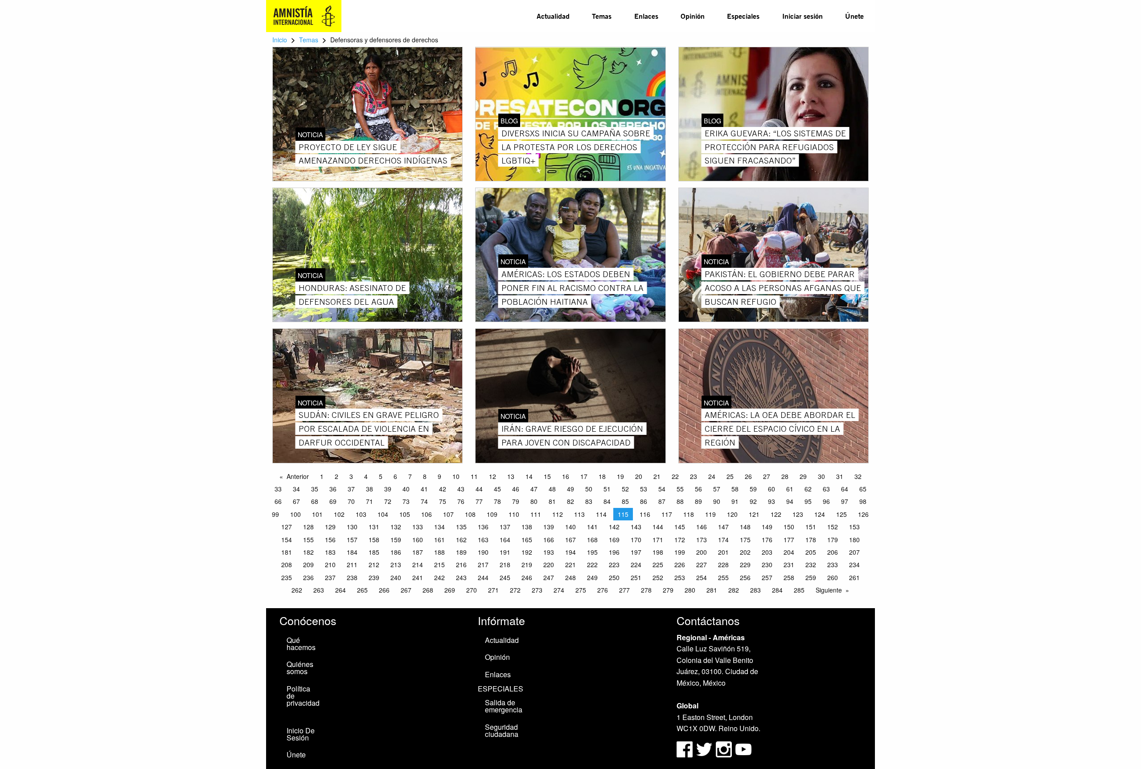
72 (387, 501)
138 (526, 526)
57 (716, 488)
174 (723, 539)
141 (592, 526)
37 (351, 488)
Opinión (693, 15)
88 (680, 501)
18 (602, 476)
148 (745, 526)
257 (767, 577)
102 (339, 514)
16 (565, 476)
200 (701, 552)
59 (753, 488)
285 (799, 589)
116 (645, 514)
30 (821, 476)
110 (514, 514)
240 (395, 577)
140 (570, 526)
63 (826, 488)
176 (767, 539)
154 (286, 539)
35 (314, 488)
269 (449, 589)
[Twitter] (705, 748)
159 (395, 539)
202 (745, 552)
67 (296, 501)
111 (535, 514)
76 (460, 501)
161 (439, 539)
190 (483, 552)
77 (479, 501)
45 (497, 488)
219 (526, 564)
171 (658, 539)
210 (330, 564)
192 (526, 552)
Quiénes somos (300, 667)
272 (515, 589)
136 (483, 526)
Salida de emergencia (503, 706)
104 (383, 514)
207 (854, 552)
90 (716, 501)
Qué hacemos (301, 643)
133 (417, 526)
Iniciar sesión (802, 15)
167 (570, 539)
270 (471, 589)
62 (808, 488)
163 (483, 539)
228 (723, 564)
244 (483, 577)
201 (723, 552)
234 (854, 564)
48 (552, 488)
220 (548, 564)
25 (730, 476)
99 (275, 514)
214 (417, 564)
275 (580, 589)
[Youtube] (743, 748)
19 (620, 476)
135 (461, 526)
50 (588, 488)
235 (286, 577)
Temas (602, 15)
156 (330, 539)
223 (614, 564)
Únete (854, 15)
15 (547, 476)
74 (424, 501)
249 (592, 577)
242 (439, 577)
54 (661, 488)
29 (803, 476)
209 (308, 564)
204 (789, 552)
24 (711, 476)
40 (406, 488)
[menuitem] (553, 16)
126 (863, 514)
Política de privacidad (303, 695)
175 (745, 539)
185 (374, 552)
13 (510, 476)
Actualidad (553, 15)
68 (314, 501)
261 (854, 577)
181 (286, 552)
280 (690, 589)
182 (308, 552)
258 (789, 577)
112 (557, 514)
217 (483, 564)
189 (461, 552)
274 (559, 589)
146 (701, 526)
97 (844, 501)
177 (789, 539)
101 (317, 514)
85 (625, 501)
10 (456, 476)
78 (497, 501)
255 (723, 577)
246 (526, 577)
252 (658, 577)
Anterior (298, 476)
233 (832, 564)
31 (839, 476)
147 (723, 526)
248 (570, 577)
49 (570, 488)
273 (537, 589)
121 (754, 514)
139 (548, 526)
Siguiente (829, 589)
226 (679, 564)
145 (679, 526)
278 (646, 589)
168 (592, 539)
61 (789, 488)
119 (710, 514)
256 (745, 577)
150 (789, 526)
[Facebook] (685, 748)
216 (461, 564)
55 (680, 488)
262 (296, 589)
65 (862, 488)
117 (666, 514)
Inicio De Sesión (301, 734)
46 (515, 488)
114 (601, 514)
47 (534, 488)
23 (693, 476)
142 (614, 526)
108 (470, 514)
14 (529, 476)
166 (548, 539)
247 (548, 577)
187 (417, 552)
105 (404, 514)
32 (858, 476)
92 (753, 501)
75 (442, 501)
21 (657, 476)
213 (395, 564)
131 (374, 526)
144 (658, 526)
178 (810, 539)
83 (588, 501)
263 (318, 589)
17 (583, 476)
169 (614, 539)
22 (675, 476)
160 (417, 539)
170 (636, 539)
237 (330, 577)
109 (492, 514)
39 (387, 488)
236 (308, 577)
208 (286, 564)
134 (439, 526)
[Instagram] (725, 748)
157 (352, 539)
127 (286, 526)
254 (701, 577)
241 (417, 577)
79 (515, 501)
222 (592, 564)
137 (505, 526)
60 (771, 488)
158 (374, 539)
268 (428, 589)
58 (735, 488)
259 (810, 577)
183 (330, 552)
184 (352, 552)
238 (352, 577)
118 (688, 514)
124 (819, 514)
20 (638, 476)
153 (854, 526)
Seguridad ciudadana (501, 730)
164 (505, 539)
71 (369, 501)
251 (636, 577)
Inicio (279, 39)
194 (570, 552)
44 (479, 488)
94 (789, 501)
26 (748, 476)
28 (784, 476)
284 (777, 589)
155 (308, 539)
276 (602, 589)
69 (333, 501)
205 (810, 552)
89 (698, 501)
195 (592, 552)
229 (745, 564)
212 (374, 564)
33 (278, 488)
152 (832, 526)
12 (492, 476)
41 (424, 488)
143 (636, 526)
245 (505, 577)
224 (636, 564)
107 (448, 514)
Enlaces (646, 15)
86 (643, 501)
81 (552, 501)
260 (832, 577)
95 (808, 501)
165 (526, 539)
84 (607, 501)
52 (625, 488)
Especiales (743, 15)
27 (766, 476)
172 (679, 539)
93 (771, 501)
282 (733, 589)
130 (352, 526)
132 (395, 526)
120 (732, 514)
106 (426, 514)
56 (698, 488)
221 (570, 564)
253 (679, 577)
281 (711, 589)
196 (614, 552)
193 (548, 552)
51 (607, 488)
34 (296, 488)
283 (755, 589)
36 (333, 488)
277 (624, 589)
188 (439, 552)
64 (844, 488)
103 (361, 514)
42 (442, 488)
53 (643, 488)
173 (701, 539)
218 (505, 564)
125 (841, 514)
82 (570, 501)
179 (832, 539)
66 (278, 501)
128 (308, 526)
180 (854, 539)
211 (352, 564)
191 (505, 552)
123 (797, 514)
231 (789, 564)
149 (767, 526)
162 (461, 539)
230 (767, 564)
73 (406, 501)
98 (862, 501)
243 (461, 577)
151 (810, 526)
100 (295, 514)
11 (474, 476)
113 (579, 514)
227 (701, 564)
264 (340, 589)
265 (362, 589)
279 (668, 589)
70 (351, 501)
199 (679, 552)
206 (832, 552)
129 (330, 526)
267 (406, 589)
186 (395, 552)
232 (810, 564)
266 (384, 589)
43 (460, 488)
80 (534, 501)
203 (767, 552)
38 (369, 488)
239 (374, 577)
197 (636, 552)
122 (776, 514)
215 (439, 564)
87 (661, 501)
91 (735, 501)
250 (614, 577)
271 (493, 589)
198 (658, 552)
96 (826, 501)
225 (658, 564)
